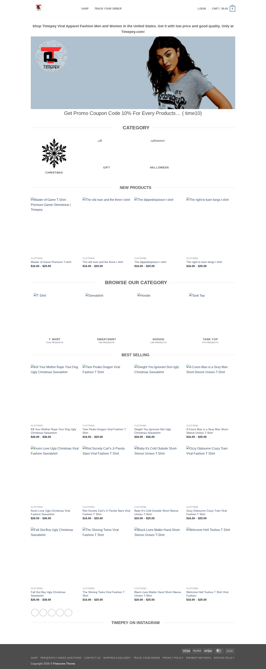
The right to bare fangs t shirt (204, 262)
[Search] (77, 8)
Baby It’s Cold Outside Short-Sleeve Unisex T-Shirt (156, 512)
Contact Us (92, 658)
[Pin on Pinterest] (60, 612)
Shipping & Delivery (117, 658)
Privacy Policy (173, 658)
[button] (202, 9)
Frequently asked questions (61, 658)
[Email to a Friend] (51, 612)
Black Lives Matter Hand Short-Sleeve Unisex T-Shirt (157, 594)
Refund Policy (224, 658)
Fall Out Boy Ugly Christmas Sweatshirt (48, 594)
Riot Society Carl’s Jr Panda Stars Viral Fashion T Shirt (106, 512)
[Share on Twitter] (43, 612)
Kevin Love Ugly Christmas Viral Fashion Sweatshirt (50, 512)
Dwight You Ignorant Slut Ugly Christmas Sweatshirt (152, 431)
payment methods (198, 658)
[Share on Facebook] (35, 612)
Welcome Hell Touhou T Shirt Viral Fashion (207, 594)
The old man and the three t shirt (103, 262)
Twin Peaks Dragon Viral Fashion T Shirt (104, 431)
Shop (85, 8)
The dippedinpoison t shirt (150, 262)
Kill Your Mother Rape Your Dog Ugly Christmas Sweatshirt (53, 431)
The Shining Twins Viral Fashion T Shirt (104, 594)
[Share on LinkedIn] (68, 612)
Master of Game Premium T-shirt (51, 262)
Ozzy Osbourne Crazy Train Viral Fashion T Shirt (206, 512)
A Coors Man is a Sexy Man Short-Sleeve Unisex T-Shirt (207, 431)
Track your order (108, 8)
